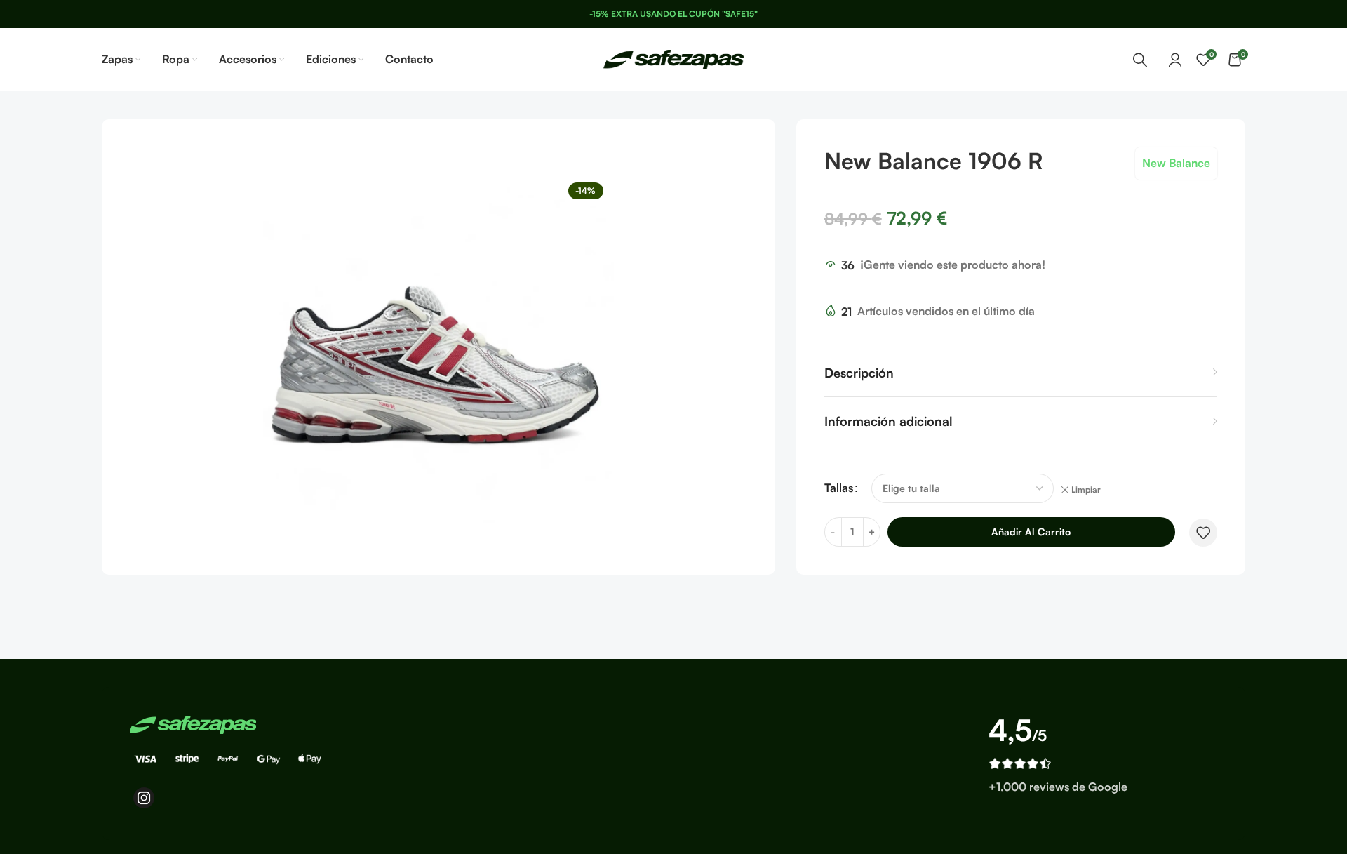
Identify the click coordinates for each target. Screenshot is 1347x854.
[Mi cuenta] (1175, 60)
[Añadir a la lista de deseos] (1203, 533)
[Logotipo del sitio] (673, 58)
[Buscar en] (1140, 60)
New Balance (1176, 163)
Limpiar (1086, 489)
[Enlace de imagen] (193, 723)
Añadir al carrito (1031, 532)
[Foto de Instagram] (144, 798)
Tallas (838, 488)
